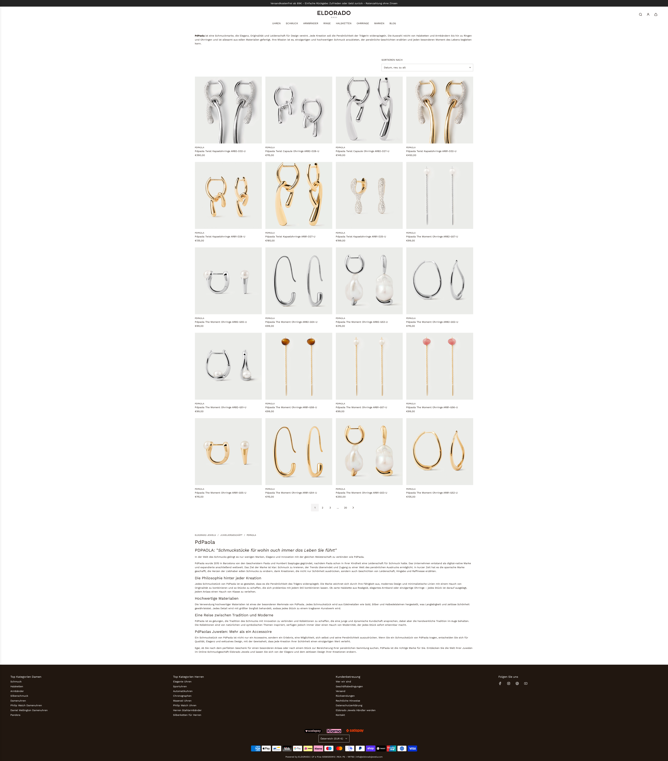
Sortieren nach (392, 60)
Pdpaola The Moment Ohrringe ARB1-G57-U (361, 407)
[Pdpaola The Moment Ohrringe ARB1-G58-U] (298, 366)
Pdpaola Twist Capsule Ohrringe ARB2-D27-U (362, 151)
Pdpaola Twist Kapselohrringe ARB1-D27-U (290, 236)
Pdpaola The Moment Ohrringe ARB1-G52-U (432, 492)
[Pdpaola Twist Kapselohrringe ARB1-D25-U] (369, 195)
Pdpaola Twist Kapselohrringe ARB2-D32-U (220, 151)
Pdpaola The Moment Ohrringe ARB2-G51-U (220, 407)
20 (345, 507)
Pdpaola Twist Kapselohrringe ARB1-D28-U (220, 236)
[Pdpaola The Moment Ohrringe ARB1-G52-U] (439, 451)
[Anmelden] (648, 14)
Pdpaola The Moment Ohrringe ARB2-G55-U (221, 322)
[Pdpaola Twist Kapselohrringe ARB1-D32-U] (439, 110)
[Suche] (640, 14)
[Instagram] (508, 683)
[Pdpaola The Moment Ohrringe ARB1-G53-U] (369, 451)
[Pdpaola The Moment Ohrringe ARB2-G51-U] (228, 366)
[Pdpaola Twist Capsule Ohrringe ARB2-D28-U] (298, 110)
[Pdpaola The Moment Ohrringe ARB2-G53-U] (369, 280)
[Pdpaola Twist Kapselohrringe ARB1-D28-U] (228, 195)
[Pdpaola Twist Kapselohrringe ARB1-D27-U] (298, 195)
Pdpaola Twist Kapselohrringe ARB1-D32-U (431, 151)
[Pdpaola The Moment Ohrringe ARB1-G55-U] (228, 451)
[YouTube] (526, 683)
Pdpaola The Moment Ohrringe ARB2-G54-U (291, 322)
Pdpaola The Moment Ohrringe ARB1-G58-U (291, 407)
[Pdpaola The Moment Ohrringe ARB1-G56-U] (439, 366)
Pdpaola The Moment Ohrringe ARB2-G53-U (362, 322)
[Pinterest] (517, 683)
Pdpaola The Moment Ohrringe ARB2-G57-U (432, 236)
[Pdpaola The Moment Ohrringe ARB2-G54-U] (298, 280)
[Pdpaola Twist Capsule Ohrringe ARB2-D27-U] (369, 110)
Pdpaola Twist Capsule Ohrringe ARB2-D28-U (292, 151)
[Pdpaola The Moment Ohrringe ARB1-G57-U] (369, 366)
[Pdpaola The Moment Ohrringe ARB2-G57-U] (439, 195)
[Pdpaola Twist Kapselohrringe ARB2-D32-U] (228, 110)
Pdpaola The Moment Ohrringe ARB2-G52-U (432, 322)
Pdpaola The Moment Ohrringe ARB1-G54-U (291, 492)
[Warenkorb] (656, 14)
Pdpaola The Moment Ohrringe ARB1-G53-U (361, 492)
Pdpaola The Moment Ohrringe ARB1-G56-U (432, 407)
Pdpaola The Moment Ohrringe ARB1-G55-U (220, 492)
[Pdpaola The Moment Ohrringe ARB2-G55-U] (228, 280)
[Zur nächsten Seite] (353, 507)
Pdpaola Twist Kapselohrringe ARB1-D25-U (361, 236)
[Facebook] (500, 683)
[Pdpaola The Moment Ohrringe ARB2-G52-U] (439, 280)
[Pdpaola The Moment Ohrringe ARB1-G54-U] (298, 451)
